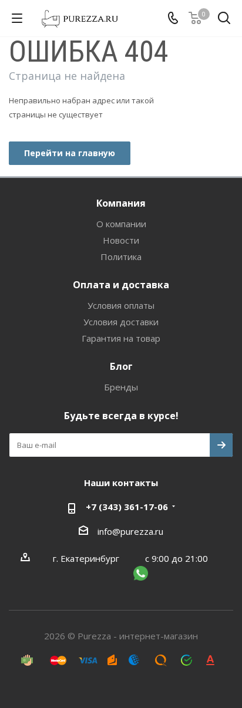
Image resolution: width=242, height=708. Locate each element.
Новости (121, 240)
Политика (121, 256)
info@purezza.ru (130, 531)
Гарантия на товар (121, 338)
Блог (121, 366)
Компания (121, 203)
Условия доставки (121, 322)
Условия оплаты (121, 305)
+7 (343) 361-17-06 (127, 507)
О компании (121, 224)
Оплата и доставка (121, 284)
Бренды (121, 387)
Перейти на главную (69, 153)
